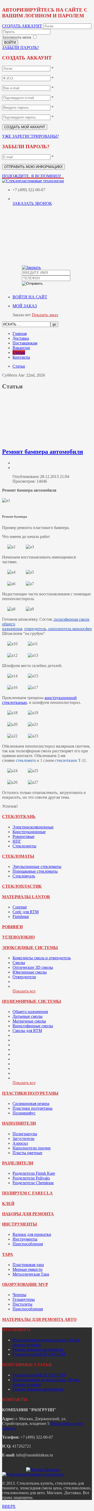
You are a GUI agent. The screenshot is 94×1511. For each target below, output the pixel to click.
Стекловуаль (24, 876)
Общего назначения (30, 1011)
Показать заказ (45, 315)
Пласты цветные (27, 1152)
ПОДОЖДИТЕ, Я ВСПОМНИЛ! (31, 176)
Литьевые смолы (28, 1016)
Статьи (19, 352)
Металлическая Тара (31, 1274)
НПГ (17, 841)
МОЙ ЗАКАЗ (25, 306)
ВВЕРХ (9, 1506)
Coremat (20, 907)
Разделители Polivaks (31, 1178)
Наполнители (19, 1123)
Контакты (21, 357)
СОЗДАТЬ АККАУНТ (22, 26)
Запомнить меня (16, 37)
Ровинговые (23, 836)
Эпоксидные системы (30, 947)
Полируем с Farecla (27, 1193)
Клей (8, 1203)
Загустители (23, 1138)
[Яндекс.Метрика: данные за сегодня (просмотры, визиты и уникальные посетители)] (43, 1469)
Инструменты (19, 1224)
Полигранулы (25, 1134)
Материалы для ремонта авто (39, 1319)
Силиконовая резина (31, 1103)
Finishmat (21, 916)
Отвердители (24, 977)
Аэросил (20, 1143)
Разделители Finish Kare (34, 1173)
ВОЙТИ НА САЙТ (30, 297)
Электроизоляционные (33, 827)
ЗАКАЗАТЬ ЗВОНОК (32, 203)
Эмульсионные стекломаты (37, 866)
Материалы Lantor (26, 897)
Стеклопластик (22, 886)
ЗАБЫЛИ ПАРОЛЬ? (20, 47)
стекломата (26, 760)
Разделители (17, 1163)
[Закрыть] (31, 267)
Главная (20, 333)
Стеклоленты (24, 846)
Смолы (19, 962)
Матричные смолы (29, 1021)
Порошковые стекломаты (35, 871)
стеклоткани (66, 760)
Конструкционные (29, 831)
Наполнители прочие (32, 1148)
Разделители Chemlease (33, 1183)
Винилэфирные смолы (33, 1026)
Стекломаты (18, 856)
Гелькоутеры (24, 1299)
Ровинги (12, 927)
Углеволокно (18, 937)
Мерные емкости (28, 1269)
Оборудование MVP (25, 1284)
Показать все (24, 991)
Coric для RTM (26, 912)
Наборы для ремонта (28, 1214)
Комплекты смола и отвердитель (42, 958)
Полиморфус (24, 1113)
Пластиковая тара (28, 1264)
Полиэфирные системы (31, 1001)
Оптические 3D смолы (33, 967)
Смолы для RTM (27, 1030)
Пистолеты (22, 1304)
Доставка (21, 338)
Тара (7, 1254)
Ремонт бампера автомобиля (42, 451)
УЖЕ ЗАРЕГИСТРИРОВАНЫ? (30, 136)
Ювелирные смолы (30, 972)
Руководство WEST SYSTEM (39, 1354)
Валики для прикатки (32, 1234)
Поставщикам (25, 343)
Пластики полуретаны (30, 1093)
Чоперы (19, 1294)
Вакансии (21, 347)
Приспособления (28, 1244)
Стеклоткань (19, 816)
